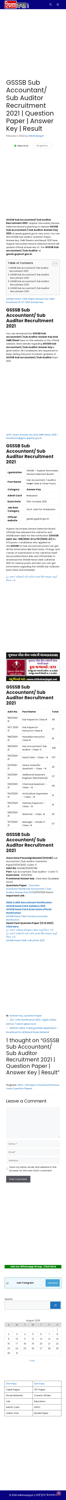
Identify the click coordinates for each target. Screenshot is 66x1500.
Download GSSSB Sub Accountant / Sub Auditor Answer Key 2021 (28, 890)
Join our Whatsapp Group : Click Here (33, 1266)
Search (9, 1299)
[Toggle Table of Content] (53, 263)
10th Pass (11, 1383)
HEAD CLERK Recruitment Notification (29, 902)
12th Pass (39, 1383)
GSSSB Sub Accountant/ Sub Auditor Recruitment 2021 (29, 270)
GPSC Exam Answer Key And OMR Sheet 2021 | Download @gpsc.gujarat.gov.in (32, 436)
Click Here (34, 885)
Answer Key (16, 1015)
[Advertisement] (33, 43)
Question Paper (33, 1015)
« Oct (32, 1360)
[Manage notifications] (58, 1493)
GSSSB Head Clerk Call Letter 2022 (25, 940)
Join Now (53, 1282)
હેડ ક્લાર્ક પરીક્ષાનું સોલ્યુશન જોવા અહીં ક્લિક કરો (29, 930)
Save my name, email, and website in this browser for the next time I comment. (32, 1168)
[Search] (55, 1305)
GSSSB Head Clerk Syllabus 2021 (25, 906)
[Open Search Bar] (50, 4)
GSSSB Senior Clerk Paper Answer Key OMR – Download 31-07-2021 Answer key (31, 300)
